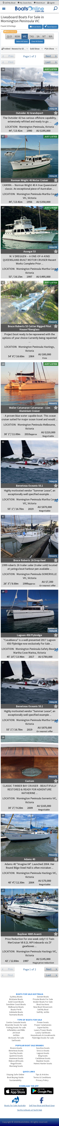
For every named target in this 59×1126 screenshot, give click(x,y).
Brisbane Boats (16, 999)
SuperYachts (43, 1027)
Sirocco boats (43, 1050)
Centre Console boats (16, 1022)
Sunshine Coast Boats (16, 1004)
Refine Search (10, 32)
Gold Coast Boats (16, 1001)
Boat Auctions (43, 1004)
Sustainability (15, 1080)
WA (50, 36)
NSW (17, 36)
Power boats (43, 1022)
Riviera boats (16, 1048)
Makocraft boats (16, 1061)
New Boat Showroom (42, 1007)
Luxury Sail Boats (43, 1032)
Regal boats (16, 1063)
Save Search (52, 27)
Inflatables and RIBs (16, 1030)
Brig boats (43, 1055)
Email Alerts (36, 27)
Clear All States (37, 41)
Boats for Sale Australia (15, 1105)
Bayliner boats (42, 1061)
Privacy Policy (42, 1080)
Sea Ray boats (16, 1053)
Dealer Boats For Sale (43, 1001)
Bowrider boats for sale (16, 1025)
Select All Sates (22, 41)
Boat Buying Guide (15, 1077)
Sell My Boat (42, 1009)
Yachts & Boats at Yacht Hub (29, 1110)
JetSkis (16, 1035)
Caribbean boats (42, 1058)
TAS (31, 36)
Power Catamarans (42, 1025)
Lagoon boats (43, 1053)
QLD (9, 36)
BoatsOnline (23, 1122)
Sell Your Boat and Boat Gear (42, 1105)
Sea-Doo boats (43, 1048)
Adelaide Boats (16, 1012)
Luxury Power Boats (43, 1030)
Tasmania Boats (16, 1014)
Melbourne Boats (16, 1007)
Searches (26, 2)
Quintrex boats (16, 1055)
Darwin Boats (43, 996)
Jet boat (16, 1032)
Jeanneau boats (16, 1058)
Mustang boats (16, 1066)
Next (48, 56)
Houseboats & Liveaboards (43, 1035)
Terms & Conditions (42, 1077)
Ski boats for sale (16, 1037)
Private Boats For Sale (43, 999)
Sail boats (16, 1040)
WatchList (40, 2)
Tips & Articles (42, 1074)
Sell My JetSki (43, 1012)
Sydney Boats (16, 996)
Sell (9, 2)
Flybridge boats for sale (43, 1037)
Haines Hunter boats (43, 1063)
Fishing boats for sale (16, 1027)
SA (38, 36)
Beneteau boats (16, 1050)
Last (48, 62)
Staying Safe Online (15, 1074)
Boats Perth (16, 1009)
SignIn (52, 2)
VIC (24, 36)
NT (44, 36)
